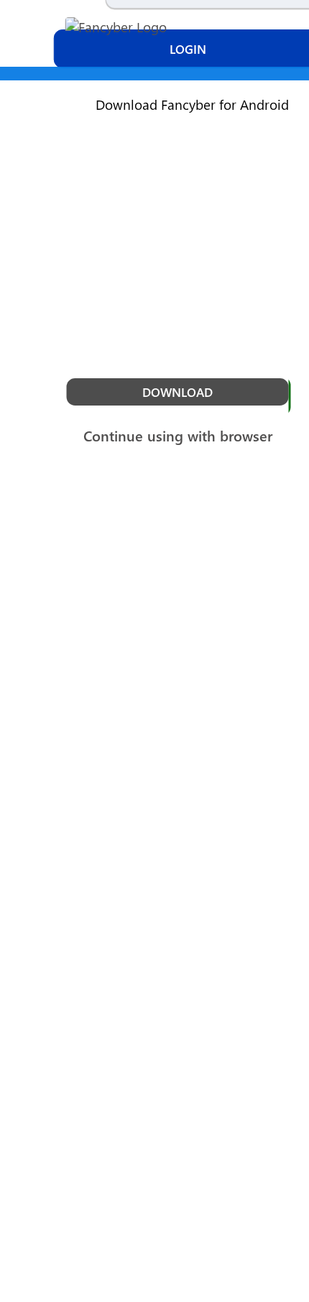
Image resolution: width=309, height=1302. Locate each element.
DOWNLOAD (177, 392)
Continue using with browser (177, 435)
